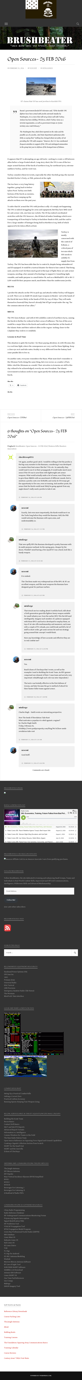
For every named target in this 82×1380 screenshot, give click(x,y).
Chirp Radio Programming (14, 1210)
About (6, 1327)
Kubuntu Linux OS (11, 1240)
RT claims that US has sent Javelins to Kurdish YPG (41, 101)
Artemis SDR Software (12, 1273)
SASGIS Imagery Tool (12, 1286)
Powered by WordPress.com (40, 1375)
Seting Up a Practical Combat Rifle (17, 1094)
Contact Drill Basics (11, 1124)
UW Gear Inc (9, 974)
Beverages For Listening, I (14, 1188)
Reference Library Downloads (15, 1311)
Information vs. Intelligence (15, 1132)
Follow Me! (11, 900)
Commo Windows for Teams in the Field (19, 1135)
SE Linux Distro (10, 1245)
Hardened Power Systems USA (15, 972)
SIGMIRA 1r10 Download (13, 1270)
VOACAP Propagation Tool (14, 1226)
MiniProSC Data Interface (14, 996)
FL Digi (7, 1251)
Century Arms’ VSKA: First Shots (16, 1358)
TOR (5, 1248)
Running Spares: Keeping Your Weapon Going (22, 1102)
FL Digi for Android (11, 1254)
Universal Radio (10, 983)
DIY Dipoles (8, 1174)
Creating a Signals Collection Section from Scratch (23, 1143)
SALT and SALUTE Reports (14, 1127)
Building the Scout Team (13, 1119)
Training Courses (10, 1337)
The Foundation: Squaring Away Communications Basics (26, 1343)
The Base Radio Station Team (15, 1138)
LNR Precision (9, 988)
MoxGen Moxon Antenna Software (17, 1262)
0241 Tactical (9, 985)
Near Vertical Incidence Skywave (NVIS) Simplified (23, 1177)
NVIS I (6, 1179)
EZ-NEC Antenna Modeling (14, 1256)
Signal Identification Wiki (14, 1221)
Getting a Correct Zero (12, 1096)
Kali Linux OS (9, 1243)
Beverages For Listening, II (14, 1190)
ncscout (33, 68)
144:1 (6, 977)
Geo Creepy (8, 1281)
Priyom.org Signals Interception (16, 1218)
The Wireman (9, 993)
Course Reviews (10, 1353)
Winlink (7, 1259)
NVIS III (7, 1185)
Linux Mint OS (9, 1237)
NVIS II (6, 1182)
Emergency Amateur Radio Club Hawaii (19, 991)
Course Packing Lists (12, 1317)
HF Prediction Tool (11, 1224)
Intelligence (47, 68)
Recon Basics (9, 1122)
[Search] (76, 24)
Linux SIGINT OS (10, 1275)
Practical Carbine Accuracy (14, 1099)
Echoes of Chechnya (12, 1151)
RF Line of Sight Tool (12, 1264)
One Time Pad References (14, 1278)
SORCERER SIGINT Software (14, 1267)
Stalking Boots (9, 1332)
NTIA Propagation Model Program (17, 1229)
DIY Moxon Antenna (12, 1171)
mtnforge (23, 540)
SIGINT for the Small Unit (14, 1146)
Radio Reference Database (14, 1213)
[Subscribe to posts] (7, 931)
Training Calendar (11, 1348)
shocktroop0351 (26, 457)
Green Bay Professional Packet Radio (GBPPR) (21, 1232)
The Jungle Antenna (11, 1168)
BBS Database (9, 1235)
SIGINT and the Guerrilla (13, 1149)
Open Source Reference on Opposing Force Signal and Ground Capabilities (33, 1141)
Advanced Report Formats (14, 1130)
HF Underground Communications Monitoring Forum (25, 1215)
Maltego (7, 1284)
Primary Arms (9, 980)
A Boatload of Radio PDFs (14, 1193)
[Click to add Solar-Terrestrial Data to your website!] (12, 1054)
